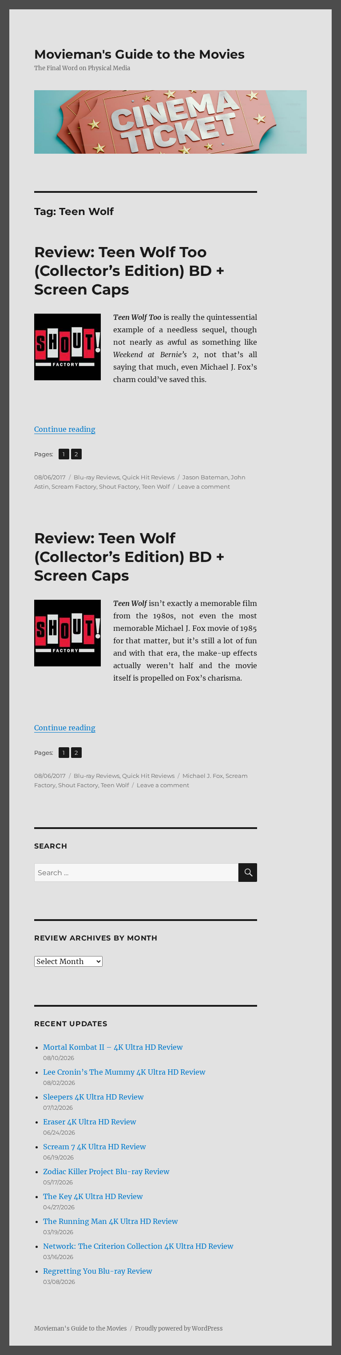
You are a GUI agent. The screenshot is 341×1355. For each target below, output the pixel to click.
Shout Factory (119, 486)
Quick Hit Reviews (148, 477)
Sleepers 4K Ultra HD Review (93, 1096)
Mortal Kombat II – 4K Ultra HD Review (112, 1047)
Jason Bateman (205, 477)
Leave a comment (204, 486)
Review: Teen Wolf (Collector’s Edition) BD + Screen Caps (129, 556)
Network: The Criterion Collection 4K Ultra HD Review (138, 1246)
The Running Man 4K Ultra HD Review (110, 1221)
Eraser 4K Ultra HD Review (89, 1121)
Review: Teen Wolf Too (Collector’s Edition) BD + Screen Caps (129, 270)
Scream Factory (74, 486)
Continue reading (64, 429)
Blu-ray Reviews (96, 477)
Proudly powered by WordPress (179, 1328)
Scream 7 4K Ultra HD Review (94, 1146)
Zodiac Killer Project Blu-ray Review (106, 1171)
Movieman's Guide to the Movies (139, 54)
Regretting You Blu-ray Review (97, 1271)
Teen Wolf (156, 486)
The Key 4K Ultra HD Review (93, 1196)
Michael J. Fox (202, 775)
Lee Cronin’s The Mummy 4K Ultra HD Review (124, 1072)
